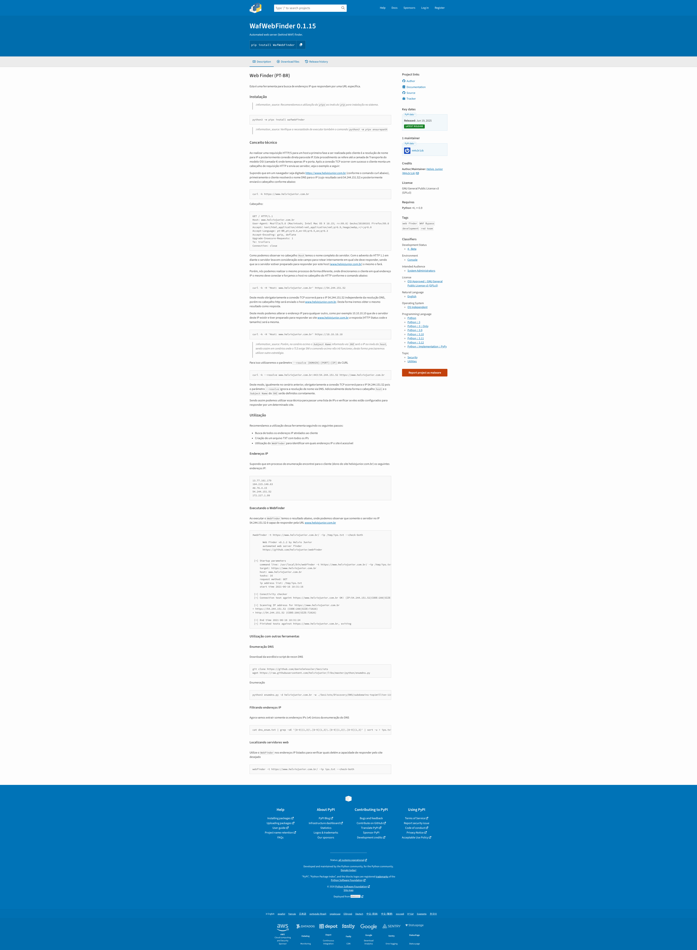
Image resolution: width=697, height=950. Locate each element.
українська (335, 914)
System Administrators (421, 271)
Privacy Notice (415, 833)
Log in (425, 8)
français (292, 914)
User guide (279, 828)
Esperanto (422, 914)
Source (411, 93)
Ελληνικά (348, 914)
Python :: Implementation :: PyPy (427, 347)
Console (412, 260)
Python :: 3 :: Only (417, 326)
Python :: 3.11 (415, 338)
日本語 (302, 914)
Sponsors (409, 8)
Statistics (325, 828)
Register (440, 8)
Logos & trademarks (326, 833)
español (281, 914)
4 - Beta (411, 249)
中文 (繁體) (387, 914)
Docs (395, 8)
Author (411, 81)
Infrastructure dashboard (324, 823)
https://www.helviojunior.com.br (325, 173)
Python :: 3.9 (414, 330)
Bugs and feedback (371, 818)
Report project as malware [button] (425, 373)
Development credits (369, 838)
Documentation (416, 87)
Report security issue (416, 823)
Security (412, 357)
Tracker (411, 99)
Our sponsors (325, 838)
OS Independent (417, 307)
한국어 (433, 914)
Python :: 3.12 (415, 343)
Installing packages (279, 818)
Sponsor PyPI (371, 833)
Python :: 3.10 (415, 334)
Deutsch (359, 914)
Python (411, 318)
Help (383, 8)
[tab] (262, 62)
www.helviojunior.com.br (346, 264)
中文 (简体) (372, 914)
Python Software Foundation (347, 880)
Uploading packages (279, 823)
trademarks (382, 877)
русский (400, 914)
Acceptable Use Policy (415, 838)
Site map (348, 890)
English (411, 296)
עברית (410, 914)
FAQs (280, 838)
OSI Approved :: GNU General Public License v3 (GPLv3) (425, 283)
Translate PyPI (369, 828)
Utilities (412, 361)
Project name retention (279, 833)
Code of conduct (415, 828)
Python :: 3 (413, 322)
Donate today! (348, 870)
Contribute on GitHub (370, 823)
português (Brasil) (317, 914)
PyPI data (409, 114)
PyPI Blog (324, 818)
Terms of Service (415, 818)
